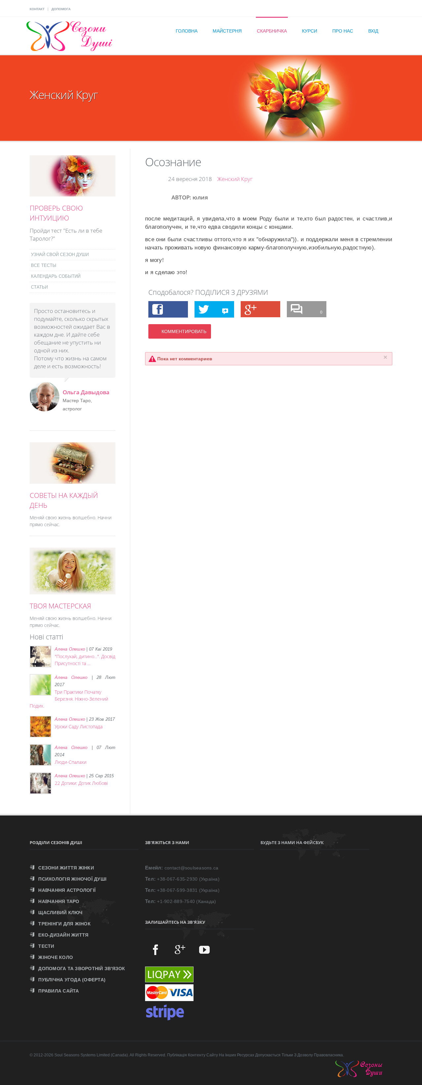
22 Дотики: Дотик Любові (81, 783)
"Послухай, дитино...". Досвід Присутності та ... (85, 659)
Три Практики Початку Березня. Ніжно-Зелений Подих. (69, 699)
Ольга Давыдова (86, 392)
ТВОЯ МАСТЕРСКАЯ (60, 605)
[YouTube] (204, 949)
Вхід (373, 31)
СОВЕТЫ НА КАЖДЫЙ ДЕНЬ (64, 500)
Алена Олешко (70, 649)
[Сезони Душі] (365, 1075)
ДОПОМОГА (61, 9)
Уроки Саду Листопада (79, 726)
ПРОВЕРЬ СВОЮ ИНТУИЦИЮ (56, 212)
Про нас (342, 31)
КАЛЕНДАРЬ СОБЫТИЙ (55, 276)
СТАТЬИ (39, 287)
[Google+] (180, 949)
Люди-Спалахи (70, 762)
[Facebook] (155, 949)
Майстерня (227, 31)
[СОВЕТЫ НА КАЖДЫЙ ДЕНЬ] (72, 480)
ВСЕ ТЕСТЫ (43, 265)
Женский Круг (235, 179)
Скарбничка (272, 31)
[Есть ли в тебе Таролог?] (72, 192)
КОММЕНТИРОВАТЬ (184, 331)
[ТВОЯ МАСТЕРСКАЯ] (72, 590)
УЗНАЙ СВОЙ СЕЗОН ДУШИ (60, 254)
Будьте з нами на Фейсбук (292, 842)
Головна (186, 31)
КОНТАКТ (37, 9)
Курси (309, 31)
